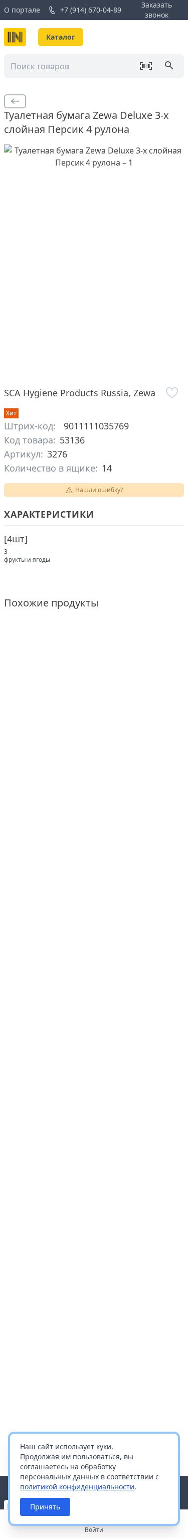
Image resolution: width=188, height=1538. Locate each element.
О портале (22, 10)
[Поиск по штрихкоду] (146, 66)
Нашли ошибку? (99, 490)
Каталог (60, 37)
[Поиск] (170, 66)
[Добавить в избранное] (172, 393)
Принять (45, 1506)
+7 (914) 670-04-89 (90, 10)
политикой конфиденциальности (77, 1486)
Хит (11, 413)
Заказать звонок (156, 10)
